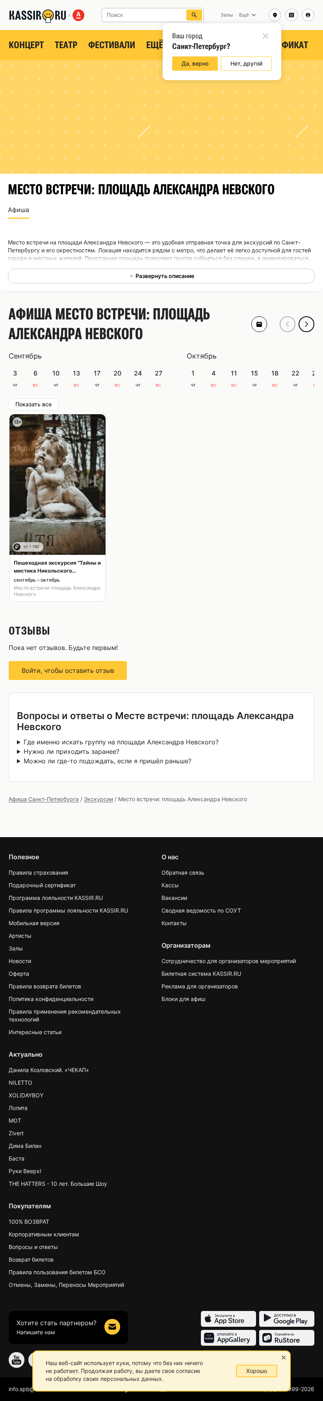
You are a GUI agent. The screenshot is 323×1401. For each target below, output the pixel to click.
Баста (16, 1158)
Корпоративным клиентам (44, 1234)
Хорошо (256, 1370)
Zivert (16, 1133)
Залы (16, 948)
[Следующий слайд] (306, 324)
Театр (66, 45)
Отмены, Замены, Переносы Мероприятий (66, 1284)
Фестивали (111, 45)
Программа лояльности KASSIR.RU (56, 897)
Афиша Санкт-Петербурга (44, 799)
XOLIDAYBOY (26, 1095)
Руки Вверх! (25, 1171)
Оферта (19, 973)
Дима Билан (25, 1145)
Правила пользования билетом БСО (57, 1272)
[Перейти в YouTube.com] (16, 1360)
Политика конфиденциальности (51, 998)
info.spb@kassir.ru (32, 1389)
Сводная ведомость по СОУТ (201, 910)
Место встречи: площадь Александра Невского (57, 591)
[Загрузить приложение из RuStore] (286, 1338)
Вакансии (174, 897)
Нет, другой (246, 63)
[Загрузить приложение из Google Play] (286, 1319)
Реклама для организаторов (200, 986)
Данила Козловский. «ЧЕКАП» (49, 1070)
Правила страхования (38, 872)
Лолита (18, 1107)
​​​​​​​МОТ (15, 1120)
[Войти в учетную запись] (308, 15)
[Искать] (194, 15)
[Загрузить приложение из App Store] (228, 1319)
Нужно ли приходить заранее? (71, 751)
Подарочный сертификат (42, 885)
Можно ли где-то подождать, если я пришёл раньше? (107, 761)
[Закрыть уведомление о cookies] (283, 1357)
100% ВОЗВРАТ (29, 1221)
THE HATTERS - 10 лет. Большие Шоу (58, 1183)
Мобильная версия (34, 923)
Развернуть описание (165, 275)
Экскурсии (98, 799)
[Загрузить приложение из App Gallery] (228, 1338)
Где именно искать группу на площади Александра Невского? (121, 742)
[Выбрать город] (275, 15)
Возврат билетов (31, 1259)
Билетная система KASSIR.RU (201, 973)
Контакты (174, 923)
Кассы (170, 885)
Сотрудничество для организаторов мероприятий (229, 961)
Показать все (33, 404)
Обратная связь (183, 872)
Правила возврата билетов (45, 986)
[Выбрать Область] (291, 15)
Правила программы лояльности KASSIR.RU (68, 910)
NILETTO (20, 1082)
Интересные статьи (35, 1032)
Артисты (20, 935)
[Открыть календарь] (259, 324)
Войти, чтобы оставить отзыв (68, 670)
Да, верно (195, 63)
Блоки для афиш (183, 998)
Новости (20, 961)
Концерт (26, 45)
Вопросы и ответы (33, 1246)
